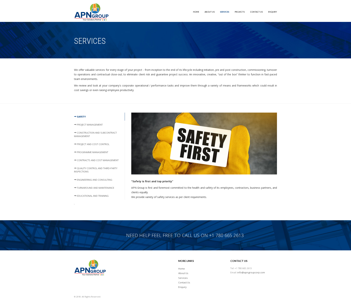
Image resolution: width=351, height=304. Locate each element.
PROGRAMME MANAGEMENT (92, 152)
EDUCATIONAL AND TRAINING (92, 195)
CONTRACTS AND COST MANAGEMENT (97, 160)
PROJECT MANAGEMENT (89, 124)
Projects (240, 12)
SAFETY (81, 116)
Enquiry (272, 12)
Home (196, 12)
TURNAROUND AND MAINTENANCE (95, 187)
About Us (183, 273)
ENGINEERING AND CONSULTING (94, 179)
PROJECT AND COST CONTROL (92, 144)
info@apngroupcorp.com (251, 272)
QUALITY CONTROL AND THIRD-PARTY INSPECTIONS (95, 170)
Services (224, 12)
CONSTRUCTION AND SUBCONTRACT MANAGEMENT (95, 134)
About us (210, 12)
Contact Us (256, 12)
